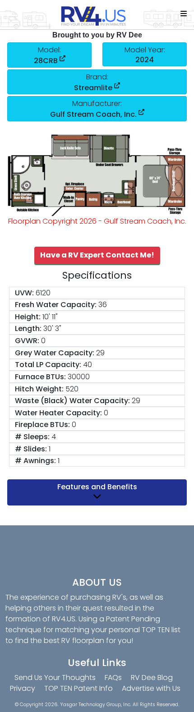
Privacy (22, 688)
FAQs (113, 677)
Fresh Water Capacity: (56, 304)
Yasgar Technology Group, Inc (95, 704)
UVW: (24, 293)
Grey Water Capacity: (54, 353)
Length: (28, 328)
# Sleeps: (32, 437)
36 (102, 304)
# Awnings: (35, 460)
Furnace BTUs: (40, 377)
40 (87, 364)
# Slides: (31, 449)
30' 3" (52, 328)
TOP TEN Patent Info (78, 688)
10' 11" (50, 317)
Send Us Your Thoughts (55, 677)
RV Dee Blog (152, 677)
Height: (28, 317)
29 (100, 353)
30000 (79, 377)
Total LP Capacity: (48, 364)
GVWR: (27, 340)
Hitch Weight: (39, 389)
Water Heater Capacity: (58, 413)
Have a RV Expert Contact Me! (97, 255)
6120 (43, 293)
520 (72, 389)
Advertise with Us (151, 688)
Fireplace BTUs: (42, 424)
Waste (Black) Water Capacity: (72, 400)
